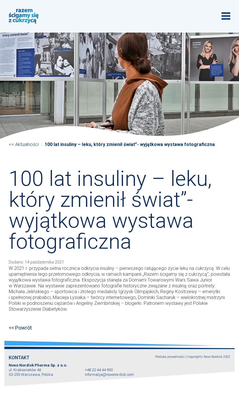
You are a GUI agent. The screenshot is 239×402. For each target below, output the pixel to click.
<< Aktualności (24, 144)
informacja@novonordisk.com (109, 374)
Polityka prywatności (169, 357)
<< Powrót (20, 327)
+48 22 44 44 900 (99, 370)
